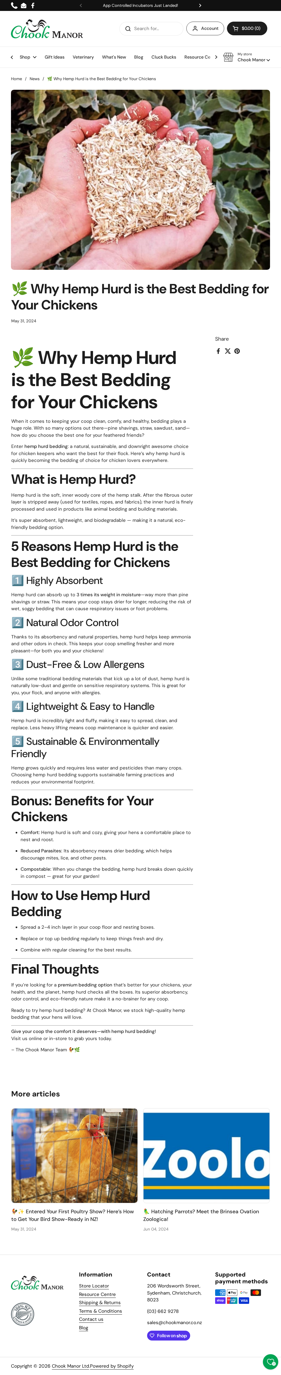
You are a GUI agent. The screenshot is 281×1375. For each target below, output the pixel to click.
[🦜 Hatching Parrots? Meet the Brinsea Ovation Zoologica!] (206, 1155)
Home (16, 79)
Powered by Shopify (112, 1366)
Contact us (91, 1319)
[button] (247, 28)
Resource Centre (97, 1294)
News (35, 79)
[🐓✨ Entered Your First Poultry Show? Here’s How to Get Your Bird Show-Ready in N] (74, 1155)
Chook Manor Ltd (70, 1366)
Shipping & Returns (100, 1302)
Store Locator (94, 1286)
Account (209, 28)
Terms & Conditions (100, 1311)
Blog (83, 1328)
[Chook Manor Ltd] (48, 28)
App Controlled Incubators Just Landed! (140, 5)
